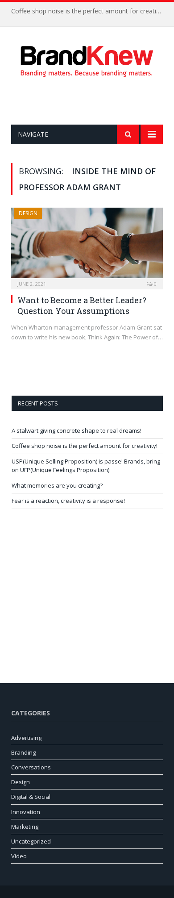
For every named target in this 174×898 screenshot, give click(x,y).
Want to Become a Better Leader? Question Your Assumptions (81, 305)
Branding (23, 752)
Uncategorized (31, 841)
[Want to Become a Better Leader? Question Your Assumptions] (87, 246)
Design (28, 213)
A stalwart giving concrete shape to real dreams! (76, 430)
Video (19, 856)
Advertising (26, 738)
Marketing (24, 827)
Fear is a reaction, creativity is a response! (68, 501)
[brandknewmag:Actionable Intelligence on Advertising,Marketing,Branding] (87, 59)
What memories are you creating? (57, 485)
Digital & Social (30, 797)
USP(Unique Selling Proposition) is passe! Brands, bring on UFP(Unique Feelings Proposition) (86, 465)
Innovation (25, 812)
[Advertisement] (92, 101)
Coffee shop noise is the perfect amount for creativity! (89, 11)
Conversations (31, 767)
